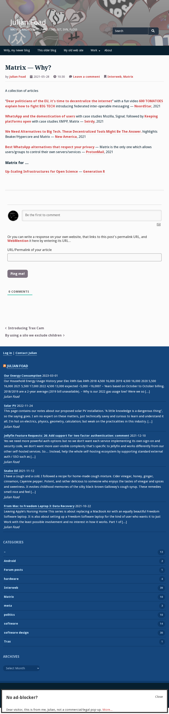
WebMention (17, 241)
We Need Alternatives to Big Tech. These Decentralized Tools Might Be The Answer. (73, 132)
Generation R (94, 172)
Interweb (114, 77)
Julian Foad (28, 22)
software (11, 623)
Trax (7, 641)
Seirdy (89, 121)
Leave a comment (86, 77)
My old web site (73, 50)
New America (66, 137)
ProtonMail (95, 152)
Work (94, 50)
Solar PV (10, 406)
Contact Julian (26, 353)
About (108, 50)
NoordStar (142, 106)
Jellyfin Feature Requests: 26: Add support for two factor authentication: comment (66, 435)
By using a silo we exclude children (33, 335)
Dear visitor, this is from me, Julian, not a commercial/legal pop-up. (59, 710)
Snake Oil (11, 471)
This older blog (46, 50)
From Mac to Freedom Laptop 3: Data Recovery (39, 506)
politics (9, 615)
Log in (7, 353)
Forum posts (13, 570)
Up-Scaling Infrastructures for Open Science (41, 172)
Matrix (128, 77)
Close (159, 697)
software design (16, 632)
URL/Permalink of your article (29, 250)
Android (10, 561)
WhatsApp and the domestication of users (40, 116)
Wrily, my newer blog (17, 50)
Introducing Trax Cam (26, 328)
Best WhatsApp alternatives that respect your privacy (49, 147)
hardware (11, 579)
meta (8, 605)
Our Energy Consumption (22, 376)
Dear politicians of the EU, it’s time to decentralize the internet (59, 101)
